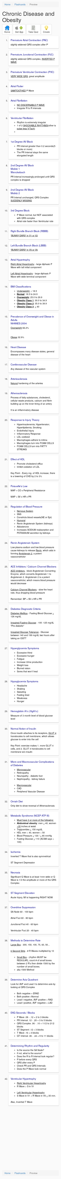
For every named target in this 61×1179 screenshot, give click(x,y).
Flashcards (20, 4)
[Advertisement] (30, 1138)
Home (7, 4)
